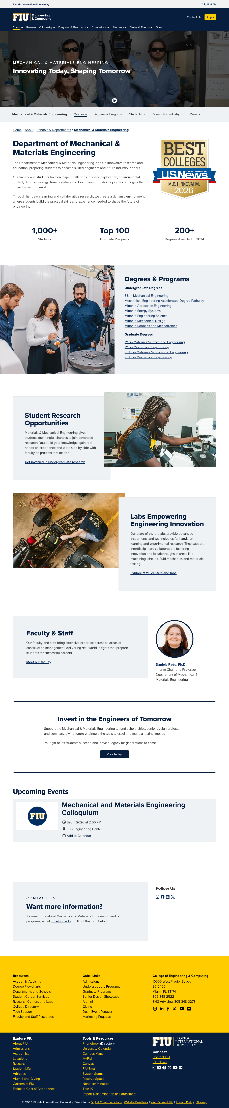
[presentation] (37, 815)
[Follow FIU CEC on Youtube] (182, 1008)
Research (19, 1063)
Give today (114, 754)
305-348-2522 (163, 996)
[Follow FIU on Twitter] (170, 1067)
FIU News (160, 1062)
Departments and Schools (32, 991)
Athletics (19, 1073)
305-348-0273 (184, 1001)
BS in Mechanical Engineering (146, 295)
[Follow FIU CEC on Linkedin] (162, 1008)
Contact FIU (161, 1057)
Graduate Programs (97, 991)
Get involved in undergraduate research (55, 461)
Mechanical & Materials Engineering (39, 114)
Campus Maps (93, 1053)
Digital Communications (106, 1102)
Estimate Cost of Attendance (34, 1088)
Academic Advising (27, 981)
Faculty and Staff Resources (33, 1016)
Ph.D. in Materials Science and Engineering (156, 352)
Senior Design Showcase (101, 996)
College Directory (26, 1006)
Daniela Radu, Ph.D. (171, 664)
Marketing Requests (97, 1016)
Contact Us (194, 17)
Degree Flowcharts (27, 986)
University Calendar (97, 1048)
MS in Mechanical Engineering (147, 347)
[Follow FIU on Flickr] (181, 1067)
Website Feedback (136, 1102)
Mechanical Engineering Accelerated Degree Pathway (164, 300)
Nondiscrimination (96, 1083)
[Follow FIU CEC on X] (175, 1008)
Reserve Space (93, 1078)
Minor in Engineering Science (146, 315)
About (29, 129)
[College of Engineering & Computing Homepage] (32, 17)
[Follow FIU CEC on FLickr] (189, 1008)
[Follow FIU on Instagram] (155, 1067)
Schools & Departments (54, 129)
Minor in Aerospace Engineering (148, 305)
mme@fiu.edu (61, 921)
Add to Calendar (79, 835)
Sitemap (201, 1102)
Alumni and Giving (26, 1078)
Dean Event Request (97, 1011)
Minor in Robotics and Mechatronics (151, 325)
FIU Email (90, 1068)
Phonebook (91, 1043)
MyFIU (87, 1058)
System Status (93, 1073)
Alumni (88, 1001)
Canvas (88, 1063)
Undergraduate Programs (101, 986)
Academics (21, 1053)
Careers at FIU (23, 1083)
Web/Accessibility (162, 1102)
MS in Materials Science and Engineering (155, 342)
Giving (87, 1006)
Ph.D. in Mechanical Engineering (148, 357)
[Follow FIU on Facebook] (165, 1067)
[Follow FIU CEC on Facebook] (168, 1008)
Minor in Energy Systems (143, 310)
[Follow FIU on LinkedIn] (159, 1067)
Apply (210, 17)
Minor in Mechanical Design (145, 320)
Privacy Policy (185, 1102)
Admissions (91, 981)
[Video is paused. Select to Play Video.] (114, 100)
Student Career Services (31, 996)
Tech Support (22, 1011)
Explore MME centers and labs (153, 572)
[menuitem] (18, 27)
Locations (20, 1058)
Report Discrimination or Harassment (109, 1093)
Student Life (22, 1068)
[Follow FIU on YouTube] (176, 1067)
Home (17, 129)
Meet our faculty (38, 661)
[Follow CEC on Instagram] (155, 1008)
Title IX (88, 1088)
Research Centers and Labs (33, 1001)
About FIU (20, 1043)
